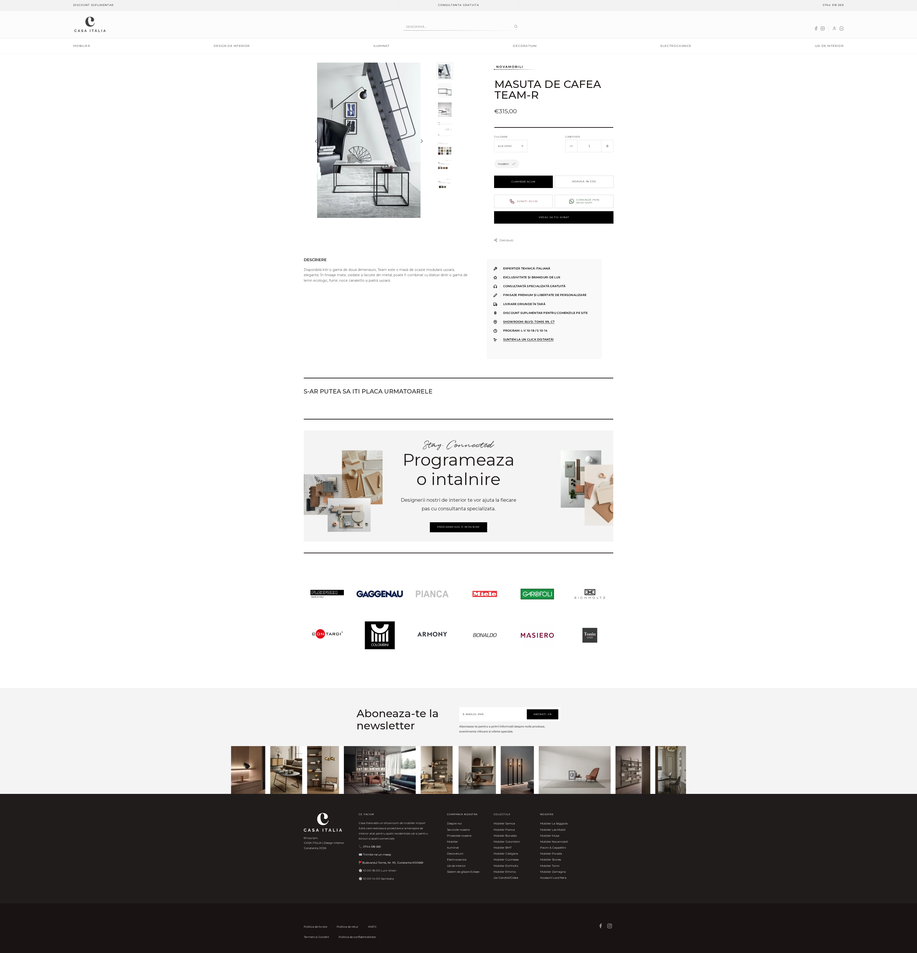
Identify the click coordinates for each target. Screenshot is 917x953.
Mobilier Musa (549, 835)
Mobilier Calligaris (506, 853)
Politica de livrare (315, 926)
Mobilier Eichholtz (506, 865)
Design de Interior (232, 46)
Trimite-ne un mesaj (377, 854)
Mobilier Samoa (504, 823)
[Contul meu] (834, 29)
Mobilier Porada (551, 853)
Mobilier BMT (503, 847)
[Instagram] (823, 29)
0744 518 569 (833, 5)
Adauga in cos (584, 181)
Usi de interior (829, 46)
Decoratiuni (525, 46)
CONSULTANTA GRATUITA (458, 5)
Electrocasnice (676, 46)
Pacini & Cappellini (553, 847)
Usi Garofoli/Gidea (506, 877)
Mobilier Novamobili (554, 841)
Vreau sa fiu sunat (554, 217)
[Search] (516, 26)
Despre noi (454, 823)
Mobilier (81, 46)
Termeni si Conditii (316, 937)
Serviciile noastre (458, 829)
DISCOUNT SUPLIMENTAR (93, 5)
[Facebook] (816, 29)
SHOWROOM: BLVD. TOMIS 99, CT (528, 321)
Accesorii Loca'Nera (553, 877)
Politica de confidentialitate (357, 937)
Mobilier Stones (550, 859)
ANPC (372, 926)
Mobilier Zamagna (553, 871)
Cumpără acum (523, 181)
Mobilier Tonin (550, 865)
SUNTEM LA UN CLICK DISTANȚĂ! (528, 339)
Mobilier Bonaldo (505, 835)
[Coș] (841, 29)
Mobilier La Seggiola (554, 823)
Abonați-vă (542, 714)
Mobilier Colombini (507, 841)
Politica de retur (347, 926)
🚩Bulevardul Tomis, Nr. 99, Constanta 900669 (391, 862)
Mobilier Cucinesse (506, 859)
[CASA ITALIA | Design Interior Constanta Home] (90, 24)
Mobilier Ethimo (505, 871)
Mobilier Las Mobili (552, 829)
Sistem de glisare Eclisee (463, 871)
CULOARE (501, 136)
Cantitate (573, 136)
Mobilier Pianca (504, 829)
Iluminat (381, 46)
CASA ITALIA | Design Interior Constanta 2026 (324, 845)
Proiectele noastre (459, 835)
